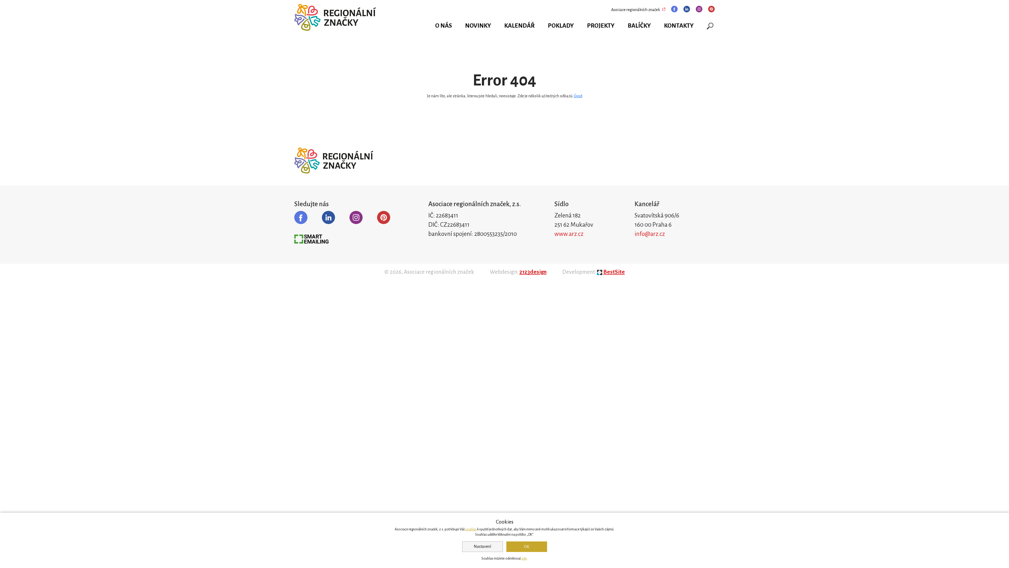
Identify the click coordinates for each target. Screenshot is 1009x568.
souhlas (471, 529)
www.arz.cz (568, 234)
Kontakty (679, 25)
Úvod (578, 96)
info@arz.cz (650, 234)
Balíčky (639, 25)
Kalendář (519, 25)
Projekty (601, 25)
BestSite (614, 272)
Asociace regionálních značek (635, 10)
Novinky (478, 25)
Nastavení (482, 546)
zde (524, 558)
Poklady (561, 25)
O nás (443, 25)
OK (526, 547)
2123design (533, 272)
